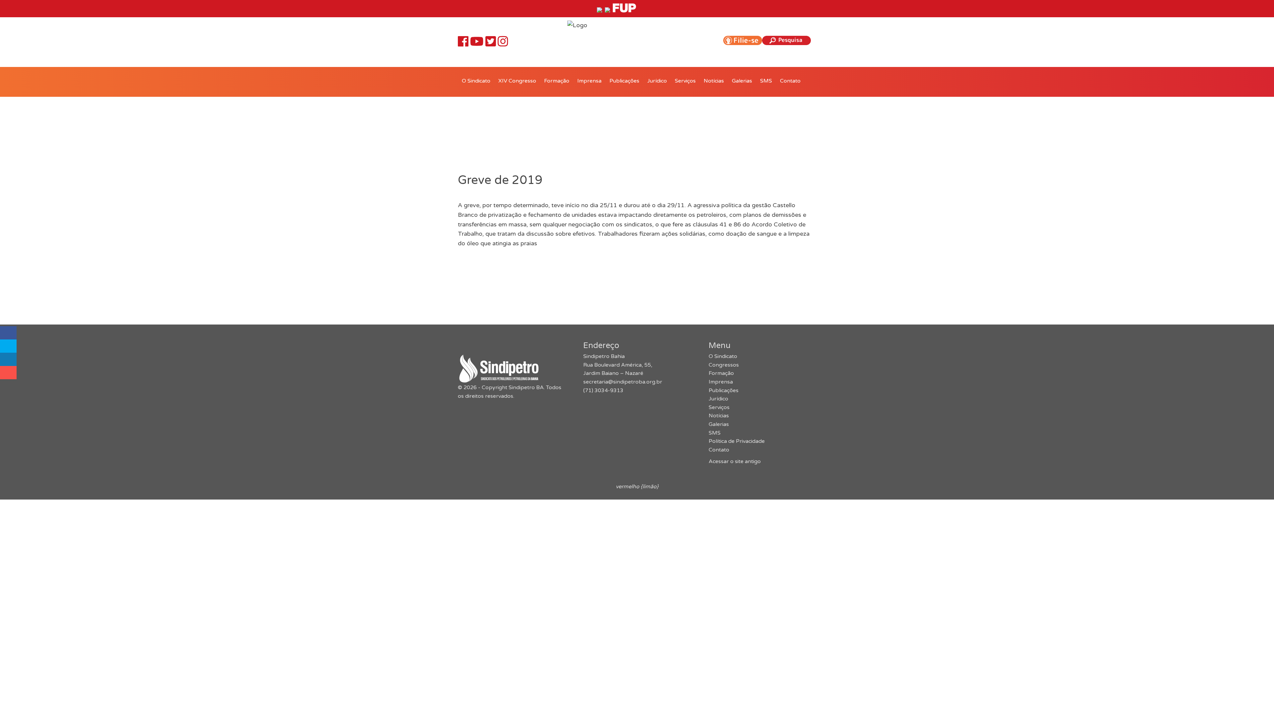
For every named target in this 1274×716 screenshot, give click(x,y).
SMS (766, 81)
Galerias (742, 81)
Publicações (624, 81)
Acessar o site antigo (735, 461)
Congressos (724, 365)
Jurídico (657, 81)
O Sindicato (476, 81)
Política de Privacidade (737, 441)
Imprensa (589, 81)
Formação (556, 81)
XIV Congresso (517, 81)
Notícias (714, 81)
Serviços (685, 81)
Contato (790, 81)
